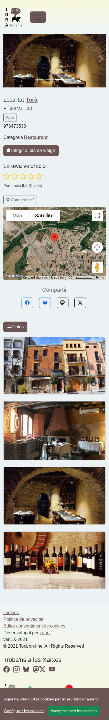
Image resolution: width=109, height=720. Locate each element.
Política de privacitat (23, 619)
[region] (54, 704)
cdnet (45, 632)
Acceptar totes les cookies (74, 711)
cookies (11, 612)
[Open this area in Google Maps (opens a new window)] (14, 276)
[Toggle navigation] (38, 17)
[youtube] (52, 669)
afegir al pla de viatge (33, 150)
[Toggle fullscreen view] (97, 215)
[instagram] (16, 669)
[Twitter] (80, 303)
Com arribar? (22, 200)
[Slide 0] (39, 80)
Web (10, 117)
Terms (100, 277)
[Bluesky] (45, 303)
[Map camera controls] (97, 247)
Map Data (57, 277)
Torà (31, 100)
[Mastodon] (62, 303)
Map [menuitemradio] (17, 215)
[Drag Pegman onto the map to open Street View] (97, 267)
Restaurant (36, 137)
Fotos (17, 326)
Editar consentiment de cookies (34, 626)
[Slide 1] (49, 80)
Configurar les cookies (24, 711)
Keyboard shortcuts (35, 277)
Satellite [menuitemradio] (44, 215)
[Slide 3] (69, 80)
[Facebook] (27, 303)
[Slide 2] (59, 80)
